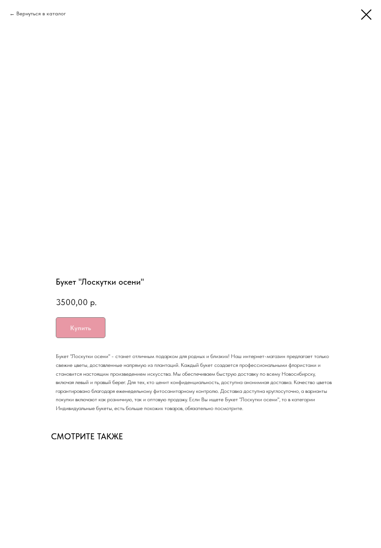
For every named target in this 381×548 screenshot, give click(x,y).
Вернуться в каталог (41, 13)
